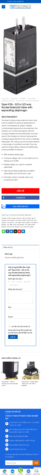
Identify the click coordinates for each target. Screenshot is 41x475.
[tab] (20, 247)
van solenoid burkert (27, 227)
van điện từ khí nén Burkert (15, 224)
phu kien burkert (20, 220)
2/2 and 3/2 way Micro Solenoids (27, 101)
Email (10, 317)
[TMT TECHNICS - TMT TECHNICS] (20, 7)
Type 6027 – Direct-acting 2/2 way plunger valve (10, 383)
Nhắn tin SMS (36, 474)
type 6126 (30, 220)
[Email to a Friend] (15, 231)
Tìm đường (4, 474)
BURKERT (23, 98)
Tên (10, 307)
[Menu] (3, 7)
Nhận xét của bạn (15, 289)
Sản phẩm (14, 98)
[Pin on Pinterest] (19, 231)
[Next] (39, 376)
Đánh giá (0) (8, 247)
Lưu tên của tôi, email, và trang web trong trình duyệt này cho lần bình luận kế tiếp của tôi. (20, 329)
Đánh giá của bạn (15, 279)
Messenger (28, 474)
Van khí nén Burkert (13, 227)
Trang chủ (5, 98)
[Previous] (1, 376)
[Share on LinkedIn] (23, 231)
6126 (8, 218)
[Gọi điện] (20, 470)
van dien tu (11, 222)
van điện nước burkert (22, 222)
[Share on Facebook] (7, 231)
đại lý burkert (26, 218)
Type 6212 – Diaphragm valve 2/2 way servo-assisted (30, 383)
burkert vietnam (16, 218)
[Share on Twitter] (11, 231)
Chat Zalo (12, 474)
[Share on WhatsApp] (3, 231)
